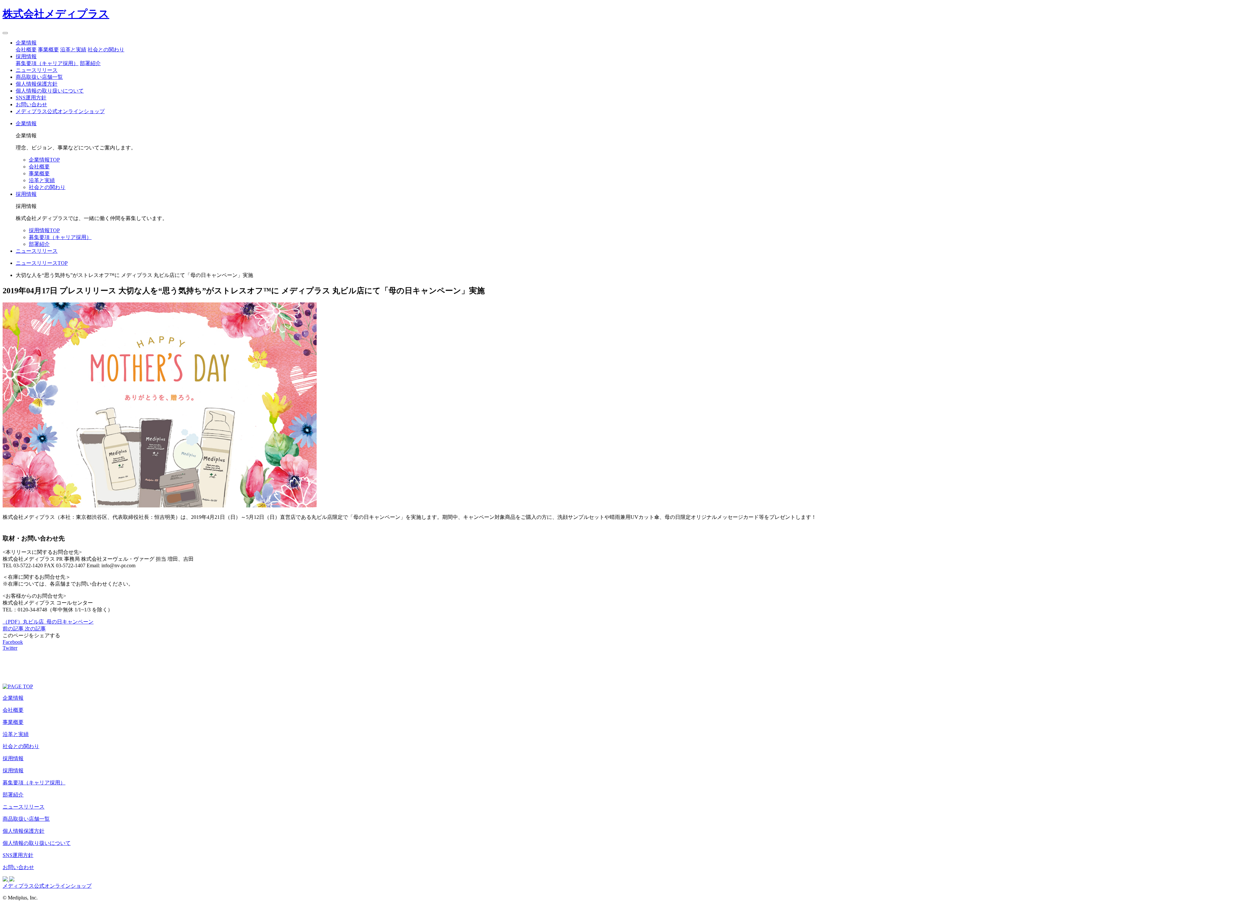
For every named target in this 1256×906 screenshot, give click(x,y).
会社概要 (26, 49)
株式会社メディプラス (56, 14)
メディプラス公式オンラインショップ (60, 111)
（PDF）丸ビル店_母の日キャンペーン (48, 621)
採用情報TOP (44, 230)
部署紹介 (90, 63)
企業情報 (26, 42)
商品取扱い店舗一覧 (39, 77)
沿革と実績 (73, 49)
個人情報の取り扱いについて (50, 91)
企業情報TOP (44, 159)
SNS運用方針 (31, 97)
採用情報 (26, 56)
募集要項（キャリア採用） (47, 63)
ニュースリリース (37, 70)
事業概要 (48, 49)
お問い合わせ (31, 104)
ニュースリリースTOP (42, 263)
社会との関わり (106, 49)
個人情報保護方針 (37, 84)
